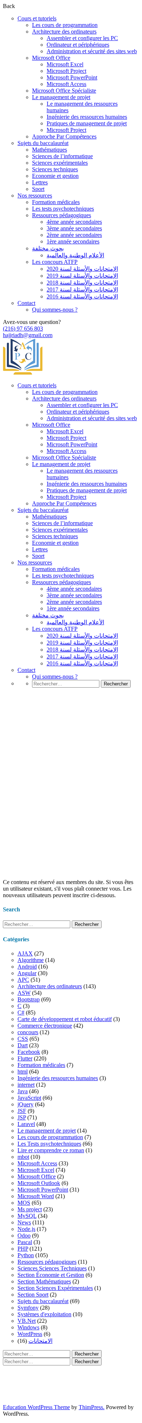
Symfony (28, 1308)
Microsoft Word (35, 1196)
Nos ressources (34, 195)
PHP (22, 1249)
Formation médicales (56, 202)
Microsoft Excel (65, 64)
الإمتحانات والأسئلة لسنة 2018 (82, 282)
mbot (23, 1157)
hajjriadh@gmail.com (27, 335)
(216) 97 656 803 (23, 328)
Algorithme (30, 960)
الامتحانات (40, 1341)
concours (27, 1032)
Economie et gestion (55, 176)
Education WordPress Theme (36, 1407)
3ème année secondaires (74, 228)
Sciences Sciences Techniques (52, 1268)
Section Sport (32, 1294)
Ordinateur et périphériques (78, 45)
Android (27, 966)
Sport (38, 189)
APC (23, 980)
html (22, 1071)
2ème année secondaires (74, 235)
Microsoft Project (66, 71)
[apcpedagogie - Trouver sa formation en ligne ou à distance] (23, 373)
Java (22, 1091)
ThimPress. (91, 1407)
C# (20, 1012)
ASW (24, 993)
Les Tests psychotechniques (49, 1144)
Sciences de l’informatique (62, 156)
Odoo (24, 1235)
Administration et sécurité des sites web (92, 51)
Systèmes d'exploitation (44, 1314)
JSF (21, 1111)
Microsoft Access (66, 84)
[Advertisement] (71, 802)
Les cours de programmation (65, 25)
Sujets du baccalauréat (42, 143)
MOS (23, 1203)
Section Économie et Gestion (50, 1275)
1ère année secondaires (73, 241)
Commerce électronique (44, 1026)
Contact (26, 303)
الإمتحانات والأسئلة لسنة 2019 (82, 276)
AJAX (25, 953)
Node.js (26, 1229)
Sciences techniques (55, 169)
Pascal (24, 1242)
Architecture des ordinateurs (64, 31)
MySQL (26, 1216)
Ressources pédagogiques (61, 215)
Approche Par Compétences (64, 136)
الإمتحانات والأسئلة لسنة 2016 (82, 296)
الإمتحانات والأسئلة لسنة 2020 (82, 269)
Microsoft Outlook (38, 1183)
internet (26, 1085)
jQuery (25, 1104)
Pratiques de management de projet (87, 123)
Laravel (26, 1124)
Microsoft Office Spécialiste (64, 90)
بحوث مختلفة (48, 248)
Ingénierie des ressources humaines (87, 117)
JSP (21, 1117)
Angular (26, 973)
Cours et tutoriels (36, 18)
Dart (22, 1045)
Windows (28, 1327)
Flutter (24, 1058)
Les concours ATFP (55, 262)
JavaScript (29, 1098)
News (24, 1222)
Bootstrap (28, 999)
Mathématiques (49, 149)
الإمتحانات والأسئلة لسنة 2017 (82, 289)
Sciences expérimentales (60, 163)
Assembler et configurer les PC (82, 38)
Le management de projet (61, 97)
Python (25, 1255)
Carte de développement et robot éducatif (64, 1019)
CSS (22, 1039)
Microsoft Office (51, 58)
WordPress (29, 1334)
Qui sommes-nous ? (55, 309)
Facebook (28, 1052)
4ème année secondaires (74, 222)
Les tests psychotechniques (63, 209)
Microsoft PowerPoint (72, 77)
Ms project (29, 1209)
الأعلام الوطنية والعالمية (75, 255)
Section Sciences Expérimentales (55, 1288)
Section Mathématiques (44, 1281)
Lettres (40, 182)
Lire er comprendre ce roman (50, 1150)
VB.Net (26, 1321)
